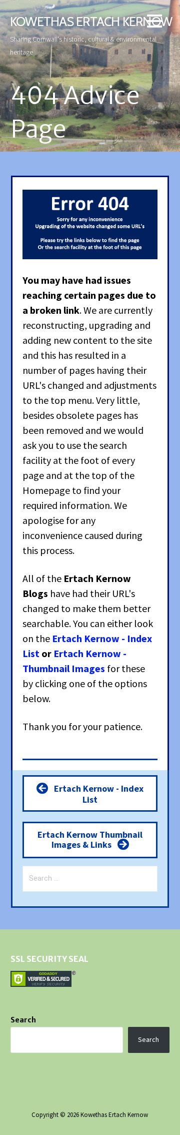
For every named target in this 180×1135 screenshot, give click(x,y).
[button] (154, 23)
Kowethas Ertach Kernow (91, 21)
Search (23, 1019)
